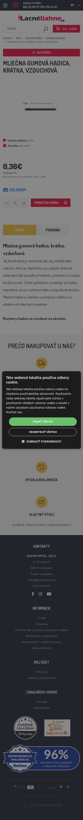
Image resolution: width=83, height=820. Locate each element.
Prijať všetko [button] (43, 421)
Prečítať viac (14, 412)
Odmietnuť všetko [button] (43, 432)
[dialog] (41, 410)
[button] (41, 441)
